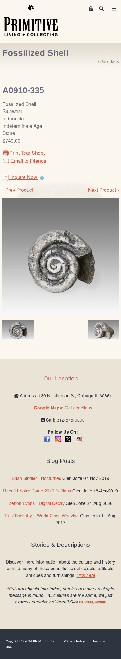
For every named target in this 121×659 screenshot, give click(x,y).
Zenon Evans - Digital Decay (37, 503)
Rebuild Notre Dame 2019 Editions (37, 490)
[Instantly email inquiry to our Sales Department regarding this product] (42, 178)
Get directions (63, 408)
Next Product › (103, 189)
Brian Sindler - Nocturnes (36, 478)
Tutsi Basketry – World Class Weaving (41, 515)
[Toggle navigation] (114, 8)
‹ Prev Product (17, 189)
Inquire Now (23, 177)
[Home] (35, 21)
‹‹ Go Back (108, 61)
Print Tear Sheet (27, 152)
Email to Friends (27, 160)
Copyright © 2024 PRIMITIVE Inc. (31, 640)
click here (86, 575)
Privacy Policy (74, 640)
